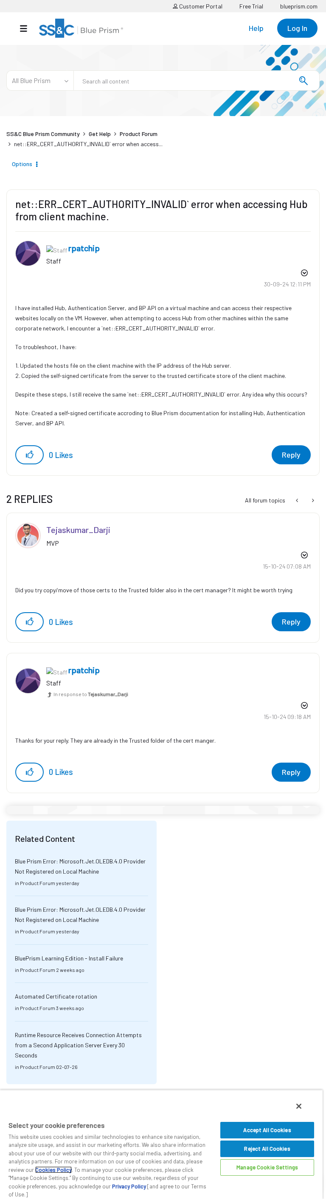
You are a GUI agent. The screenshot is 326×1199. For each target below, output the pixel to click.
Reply (291, 454)
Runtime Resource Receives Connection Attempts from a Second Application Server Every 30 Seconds (78, 1045)
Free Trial (251, 6)
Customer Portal (200, 6)
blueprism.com (299, 6)
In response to (90, 694)
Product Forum (138, 133)
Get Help (100, 133)
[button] (29, 454)
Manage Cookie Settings (267, 1167)
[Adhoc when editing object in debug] (297, 500)
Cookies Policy (53, 1169)
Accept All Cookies (267, 1130)
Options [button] (22, 163)
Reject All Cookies (267, 1148)
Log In (297, 28)
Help (256, 28)
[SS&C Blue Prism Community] (81, 28)
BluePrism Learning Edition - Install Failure (69, 958)
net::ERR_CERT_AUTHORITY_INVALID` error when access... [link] (88, 143)
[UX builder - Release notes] (312, 500)
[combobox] (196, 80)
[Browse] (28, 28)
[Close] (298, 1106)
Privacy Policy (129, 1186)
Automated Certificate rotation (56, 996)
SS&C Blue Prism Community (43, 133)
